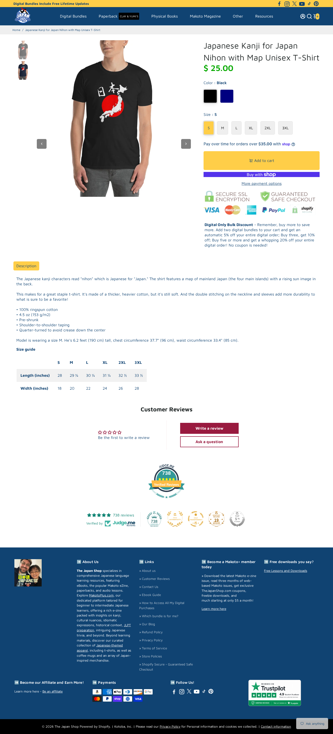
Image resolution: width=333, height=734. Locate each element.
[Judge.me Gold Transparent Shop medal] (196, 519)
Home (16, 30)
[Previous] (42, 144)
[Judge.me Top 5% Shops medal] (237, 519)
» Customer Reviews (154, 579)
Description (26, 266)
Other (238, 16)
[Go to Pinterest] (316, 3)
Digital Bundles (73, 16)
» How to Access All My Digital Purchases (161, 605)
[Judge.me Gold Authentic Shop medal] (175, 519)
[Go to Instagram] (287, 3)
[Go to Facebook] (279, 3)
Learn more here (214, 609)
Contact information (276, 726)
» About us (147, 571)
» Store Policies (150, 656)
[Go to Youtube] (302, 3)
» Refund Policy (151, 632)
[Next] (186, 144)
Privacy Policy (170, 726)
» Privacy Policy (151, 640)
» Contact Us (148, 587)
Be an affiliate (52, 691)
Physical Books (164, 16)
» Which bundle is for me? (158, 616)
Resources (264, 16)
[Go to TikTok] (309, 3)
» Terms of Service (153, 648)
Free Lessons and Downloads (285, 571)
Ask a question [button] (209, 441)
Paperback (118, 16)
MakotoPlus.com (101, 595)
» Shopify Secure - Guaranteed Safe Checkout (166, 666)
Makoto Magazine (205, 16)
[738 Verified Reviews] (166, 500)
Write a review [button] (209, 428)
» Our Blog (147, 624)
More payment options (262, 183)
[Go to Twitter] (294, 3)
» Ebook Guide (150, 595)
